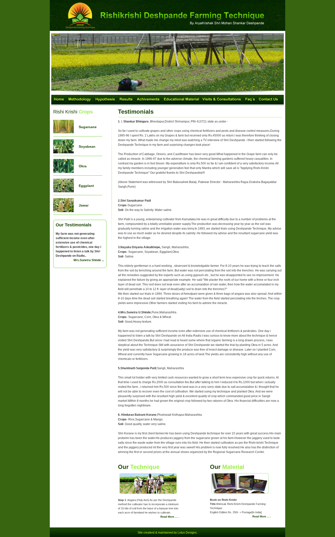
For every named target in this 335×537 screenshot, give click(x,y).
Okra (83, 166)
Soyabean (87, 146)
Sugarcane (88, 127)
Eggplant (86, 186)
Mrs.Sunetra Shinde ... (89, 260)
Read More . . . (169, 516)
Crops (86, 111)
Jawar (84, 205)
